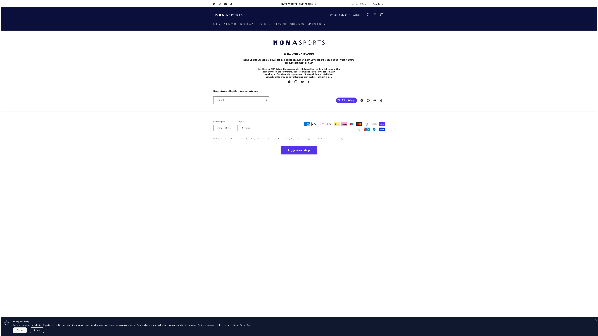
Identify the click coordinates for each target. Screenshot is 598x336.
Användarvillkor (275, 139)
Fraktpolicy (289, 139)
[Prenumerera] (265, 100)
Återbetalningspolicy (306, 139)
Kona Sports (226, 139)
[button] (216, 24)
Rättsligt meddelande (346, 139)
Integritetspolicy (258, 139)
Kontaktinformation (326, 139)
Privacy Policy (246, 325)
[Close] (596, 320)
